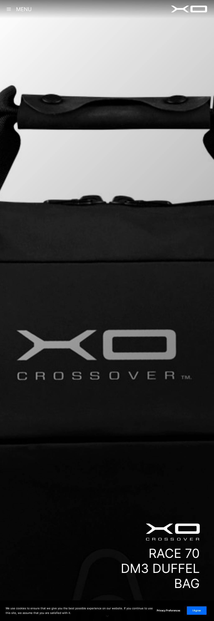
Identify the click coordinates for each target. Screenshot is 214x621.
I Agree (196, 610)
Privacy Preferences (168, 610)
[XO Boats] (189, 9)
